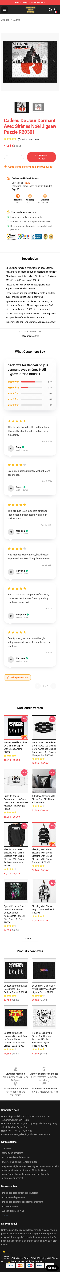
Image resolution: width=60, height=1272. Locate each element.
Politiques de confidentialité (15, 1157)
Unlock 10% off (6, 1257)
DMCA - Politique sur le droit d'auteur (20, 1162)
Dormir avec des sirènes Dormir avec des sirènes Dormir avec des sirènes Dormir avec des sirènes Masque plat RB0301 (44, 749)
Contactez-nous (10, 1206)
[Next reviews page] (53, 686)
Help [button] (54, 1268)
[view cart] (55, 10)
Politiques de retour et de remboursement (22, 1202)
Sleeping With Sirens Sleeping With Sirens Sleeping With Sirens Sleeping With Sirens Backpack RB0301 (42, 856)
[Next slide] (53, 61)
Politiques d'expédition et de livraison (20, 1193)
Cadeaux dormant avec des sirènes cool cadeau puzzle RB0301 (15, 988)
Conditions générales (12, 1153)
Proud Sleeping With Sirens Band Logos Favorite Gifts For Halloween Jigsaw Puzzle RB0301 (42, 1039)
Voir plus (30, 938)
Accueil (5, 19)
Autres (16, 19)
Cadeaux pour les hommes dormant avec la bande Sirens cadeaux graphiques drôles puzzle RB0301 (15, 1039)
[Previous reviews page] (38, 686)
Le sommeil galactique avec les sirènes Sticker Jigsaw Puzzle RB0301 (44, 988)
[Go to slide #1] (21, 107)
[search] (50, 10)
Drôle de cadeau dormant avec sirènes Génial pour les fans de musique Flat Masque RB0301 (16, 802)
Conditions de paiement (14, 1197)
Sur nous (6, 1148)
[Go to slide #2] (38, 107)
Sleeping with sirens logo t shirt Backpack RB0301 (43, 909)
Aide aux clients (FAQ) (13, 1211)
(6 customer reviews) (28, 139)
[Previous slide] (6, 61)
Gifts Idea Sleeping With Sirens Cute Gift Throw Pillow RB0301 (43, 799)
